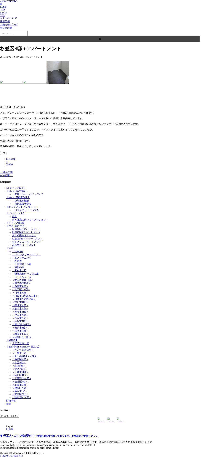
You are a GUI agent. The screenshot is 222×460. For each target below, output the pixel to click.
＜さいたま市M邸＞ (23, 350)
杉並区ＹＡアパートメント (26, 242)
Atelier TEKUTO (8, 1)
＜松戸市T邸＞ (20, 327)
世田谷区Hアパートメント (26, 229)
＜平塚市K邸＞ (20, 305)
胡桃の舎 (18, 267)
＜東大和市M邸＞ (21, 324)
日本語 (9, 429)
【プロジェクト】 (15, 213)
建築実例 (5, 21)
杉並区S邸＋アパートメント (27, 238)
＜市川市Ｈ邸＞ (20, 302)
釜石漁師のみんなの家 (25, 273)
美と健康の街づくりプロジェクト (30, 219)
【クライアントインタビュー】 (23, 207)
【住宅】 (11, 248)
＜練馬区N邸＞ (20, 388)
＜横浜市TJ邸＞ (20, 334)
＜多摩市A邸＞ (20, 286)
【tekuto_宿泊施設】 (17, 191)
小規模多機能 (20, 200)
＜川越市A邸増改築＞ (24, 299)
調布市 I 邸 (19, 270)
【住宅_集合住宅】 (16, 226)
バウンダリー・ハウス (26, 210)
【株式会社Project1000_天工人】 (23, 346)
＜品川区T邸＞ (20, 375)
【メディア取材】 (15, 223)
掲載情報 (11, 400)
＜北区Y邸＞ (19, 369)
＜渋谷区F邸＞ (20, 381)
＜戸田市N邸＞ (20, 315)
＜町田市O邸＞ (20, 384)
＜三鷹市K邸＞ (20, 353)
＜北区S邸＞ (19, 365)
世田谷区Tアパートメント (26, 232)
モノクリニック (21, 257)
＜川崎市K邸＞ (20, 292)
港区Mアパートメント (24, 245)
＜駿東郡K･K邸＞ (21, 397)
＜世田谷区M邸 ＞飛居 (24, 356)
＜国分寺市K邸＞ (21, 283)
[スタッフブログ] (15, 188)
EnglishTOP (3, 14)
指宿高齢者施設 (21, 203)
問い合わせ (6, 27)
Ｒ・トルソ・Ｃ (21, 277)
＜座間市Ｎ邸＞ (20, 311)
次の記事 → (6, 175)
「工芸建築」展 (20, 343)
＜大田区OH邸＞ (21, 289)
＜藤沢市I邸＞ (19, 391)
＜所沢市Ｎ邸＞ (20, 321)
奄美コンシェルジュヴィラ (27, 194)
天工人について (8, 18)
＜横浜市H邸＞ (20, 331)
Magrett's (17, 251)
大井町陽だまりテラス (24, 235)
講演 (8, 404)
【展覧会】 (12, 340)
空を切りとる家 (21, 264)
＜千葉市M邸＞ (20, 372)
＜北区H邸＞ (19, 362)
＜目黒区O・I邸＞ (22, 337)
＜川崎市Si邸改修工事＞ (25, 296)
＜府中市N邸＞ (20, 308)
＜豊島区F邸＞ (20, 394)
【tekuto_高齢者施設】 (18, 197)
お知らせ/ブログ (9, 24)
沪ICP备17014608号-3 (11, 456)
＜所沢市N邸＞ (20, 318)
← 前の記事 (6, 172)
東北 (14, 216)
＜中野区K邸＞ (20, 359)
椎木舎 (17, 261)
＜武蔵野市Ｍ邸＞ (21, 378)
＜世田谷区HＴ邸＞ (22, 280)
